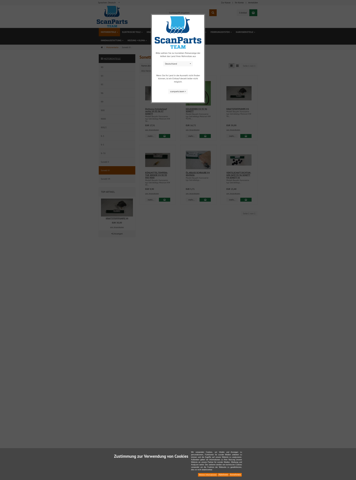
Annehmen (235, 474)
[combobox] (178, 63)
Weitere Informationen (208, 475)
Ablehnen (223, 474)
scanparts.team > (178, 91)
